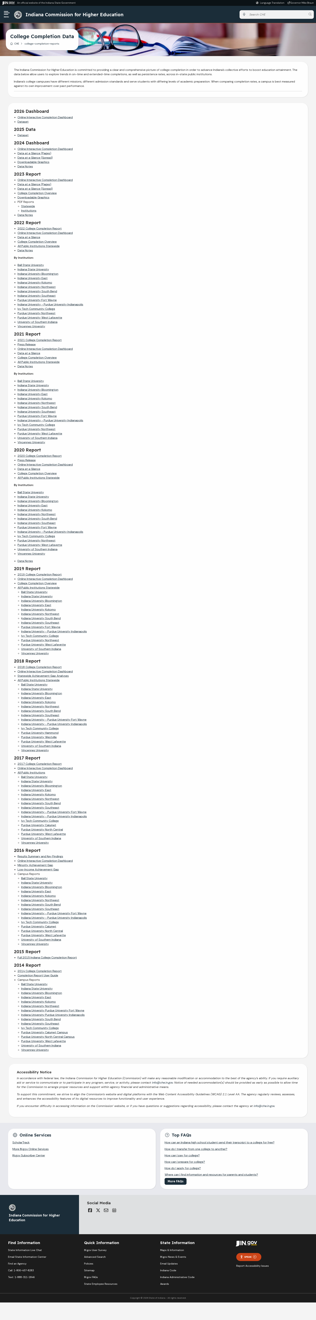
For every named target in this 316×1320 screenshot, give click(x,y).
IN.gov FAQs (91, 1277)
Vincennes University (31, 326)
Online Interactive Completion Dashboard (45, 117)
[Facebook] (90, 1210)
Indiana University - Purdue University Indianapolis (50, 304)
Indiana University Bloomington (38, 274)
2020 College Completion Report (40, 456)
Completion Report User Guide (38, 975)
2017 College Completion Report (40, 764)
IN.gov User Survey (95, 1250)
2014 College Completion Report (40, 971)
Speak (248, 1256)
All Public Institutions (31, 772)
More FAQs (175, 1181)
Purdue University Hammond (40, 733)
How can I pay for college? (182, 1155)
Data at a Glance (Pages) (34, 153)
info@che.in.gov (162, 1082)
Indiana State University (33, 269)
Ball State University (31, 265)
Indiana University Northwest (37, 287)
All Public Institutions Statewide (39, 246)
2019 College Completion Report (40, 574)
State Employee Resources (100, 1283)
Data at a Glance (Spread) (35, 158)
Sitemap (89, 1270)
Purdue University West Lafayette (40, 318)
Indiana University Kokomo (35, 282)
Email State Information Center (27, 1256)
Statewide (28, 206)
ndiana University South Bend (37, 407)
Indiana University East (33, 278)
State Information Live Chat (25, 1250)
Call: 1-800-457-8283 (21, 1270)
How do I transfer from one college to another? (196, 1149)
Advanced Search (95, 1256)
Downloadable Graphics (33, 162)
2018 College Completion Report (40, 667)
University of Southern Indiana (37, 322)
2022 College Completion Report (40, 228)
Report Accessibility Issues (252, 1265)
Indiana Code (168, 1270)
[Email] (106, 1210)
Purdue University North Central (42, 829)
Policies (88, 1263)
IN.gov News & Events (173, 1256)
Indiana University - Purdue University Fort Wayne (53, 720)
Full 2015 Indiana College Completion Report (47, 957)
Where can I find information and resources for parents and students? (211, 1174)
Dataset (23, 122)
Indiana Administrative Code (177, 1277)
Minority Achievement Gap (35, 865)
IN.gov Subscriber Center (28, 1155)
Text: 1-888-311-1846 (21, 1277)
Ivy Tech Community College (36, 425)
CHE (16, 43)
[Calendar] (114, 1210)
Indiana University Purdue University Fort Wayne (52, 1010)
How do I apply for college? (183, 1168)
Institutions (28, 211)
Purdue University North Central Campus (48, 1037)
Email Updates (169, 1263)
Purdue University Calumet (38, 825)
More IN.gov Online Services (30, 1149)
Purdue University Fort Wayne (37, 300)
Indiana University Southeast (37, 296)
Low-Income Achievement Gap (38, 869)
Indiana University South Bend (37, 291)
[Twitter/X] (98, 1210)
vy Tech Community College (36, 309)
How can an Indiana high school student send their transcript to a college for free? (219, 1142)
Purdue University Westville (39, 737)
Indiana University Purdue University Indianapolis (53, 1015)
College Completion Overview (37, 193)
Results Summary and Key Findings (40, 856)
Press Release (27, 344)
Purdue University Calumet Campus (44, 1032)
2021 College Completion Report (40, 340)
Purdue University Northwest (36, 313)
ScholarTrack (21, 1142)
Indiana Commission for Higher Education (74, 14)
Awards (164, 1283)
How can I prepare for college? (185, 1162)
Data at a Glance (29, 237)
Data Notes (25, 166)
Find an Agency (17, 1263)
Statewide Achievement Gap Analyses (43, 676)
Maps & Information (172, 1250)
